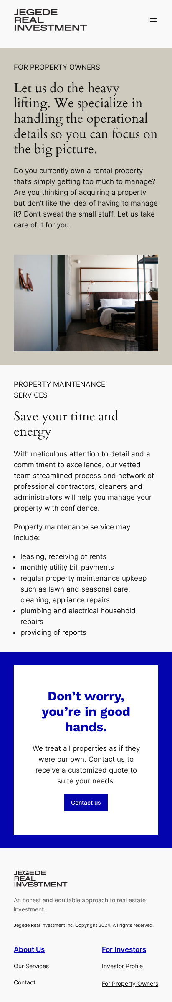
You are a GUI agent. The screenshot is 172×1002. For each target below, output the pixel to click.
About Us (29, 949)
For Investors (124, 949)
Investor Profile (122, 965)
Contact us (86, 802)
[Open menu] (153, 20)
